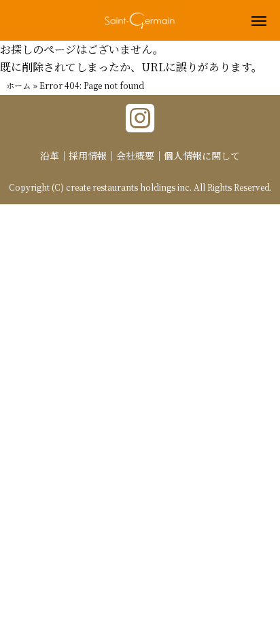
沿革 (49, 155)
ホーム (18, 85)
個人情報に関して (202, 155)
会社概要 (135, 155)
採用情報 (88, 155)
